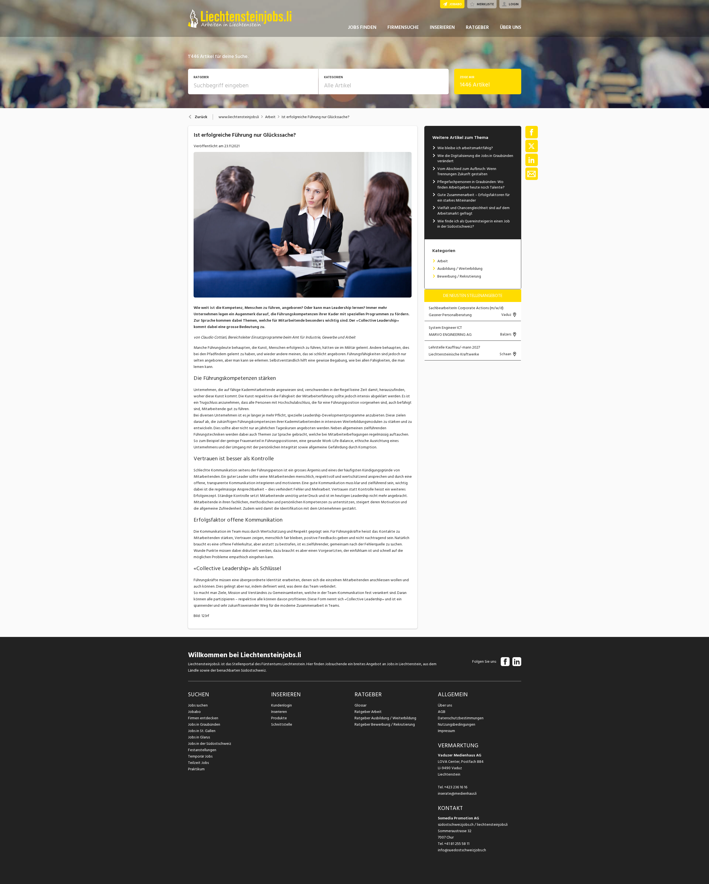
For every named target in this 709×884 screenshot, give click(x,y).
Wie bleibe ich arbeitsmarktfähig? (465, 148)
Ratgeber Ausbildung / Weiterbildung (385, 718)
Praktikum (196, 769)
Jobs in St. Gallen (201, 731)
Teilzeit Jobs (198, 762)
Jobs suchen (198, 705)
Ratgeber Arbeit (368, 711)
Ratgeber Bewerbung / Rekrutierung (384, 724)
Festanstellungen (202, 750)
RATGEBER (477, 27)
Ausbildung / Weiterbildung (459, 268)
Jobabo (194, 711)
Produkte (279, 718)
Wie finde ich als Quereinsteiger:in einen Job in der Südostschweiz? (473, 224)
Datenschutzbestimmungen (461, 718)
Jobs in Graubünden (204, 724)
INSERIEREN (442, 27)
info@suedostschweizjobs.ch (462, 850)
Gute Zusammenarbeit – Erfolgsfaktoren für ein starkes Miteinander (473, 198)
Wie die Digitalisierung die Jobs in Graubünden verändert (475, 158)
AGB (441, 711)
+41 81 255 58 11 (456, 843)
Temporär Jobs (200, 756)
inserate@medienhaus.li (457, 793)
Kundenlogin (281, 705)
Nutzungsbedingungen (456, 724)
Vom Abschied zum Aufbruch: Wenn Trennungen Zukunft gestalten (466, 171)
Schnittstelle (281, 724)
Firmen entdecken (203, 718)
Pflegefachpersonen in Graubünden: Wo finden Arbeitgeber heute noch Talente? (471, 184)
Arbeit (270, 117)
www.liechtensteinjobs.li (239, 117)
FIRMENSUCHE (403, 27)
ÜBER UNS (510, 27)
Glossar (360, 705)
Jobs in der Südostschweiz (209, 743)
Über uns (445, 705)
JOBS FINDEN (362, 27)
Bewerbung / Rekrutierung (459, 276)
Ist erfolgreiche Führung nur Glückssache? (316, 117)
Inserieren (279, 711)
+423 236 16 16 (455, 787)
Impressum (446, 731)
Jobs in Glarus (199, 737)
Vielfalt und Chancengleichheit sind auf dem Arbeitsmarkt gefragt (473, 211)
